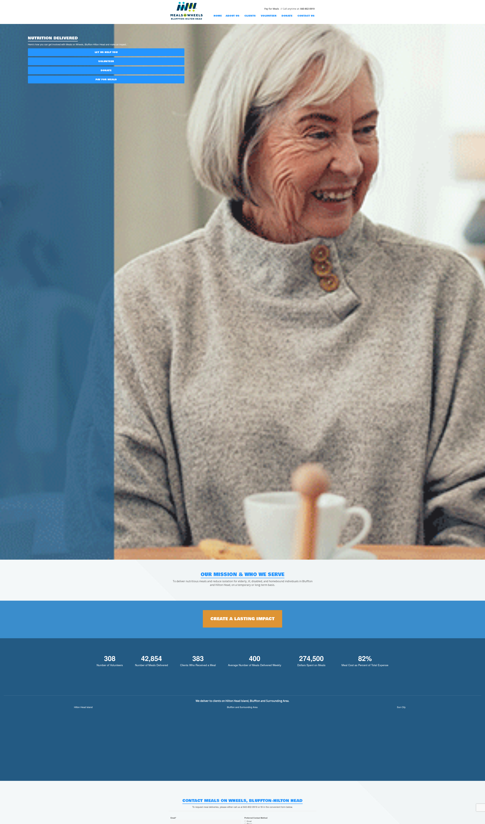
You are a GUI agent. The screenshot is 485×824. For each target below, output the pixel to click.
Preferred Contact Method (255, 818)
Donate (287, 16)
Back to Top (480, 819)
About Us (232, 16)
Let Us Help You (106, 52)
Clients (250, 16)
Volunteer (269, 16)
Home (218, 16)
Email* (173, 818)
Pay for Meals (106, 79)
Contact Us (305, 16)
